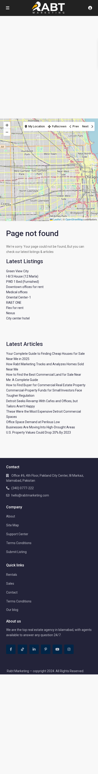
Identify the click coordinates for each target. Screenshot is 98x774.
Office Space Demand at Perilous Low (33, 422)
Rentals (11, 574)
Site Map (12, 525)
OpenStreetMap (74, 219)
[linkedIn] (34, 649)
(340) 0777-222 (22, 488)
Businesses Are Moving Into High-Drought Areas (40, 427)
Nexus (10, 313)
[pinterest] (45, 649)
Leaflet (57, 219)
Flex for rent (14, 308)
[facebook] (10, 649)
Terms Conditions (18, 543)
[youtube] (57, 649)
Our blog (12, 610)
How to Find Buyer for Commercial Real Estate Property (45, 385)
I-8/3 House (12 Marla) (22, 276)
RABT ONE (13, 302)
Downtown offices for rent (25, 287)
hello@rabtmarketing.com (30, 495)
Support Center (17, 534)
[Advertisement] (49, 67)
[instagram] (69, 649)
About (10, 516)
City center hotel (18, 318)
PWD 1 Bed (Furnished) (22, 281)
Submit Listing (16, 552)
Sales (10, 583)
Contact (12, 592)
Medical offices (17, 292)
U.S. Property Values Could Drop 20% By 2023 (38, 432)
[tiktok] (22, 649)
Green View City (17, 271)
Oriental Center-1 (18, 297)
